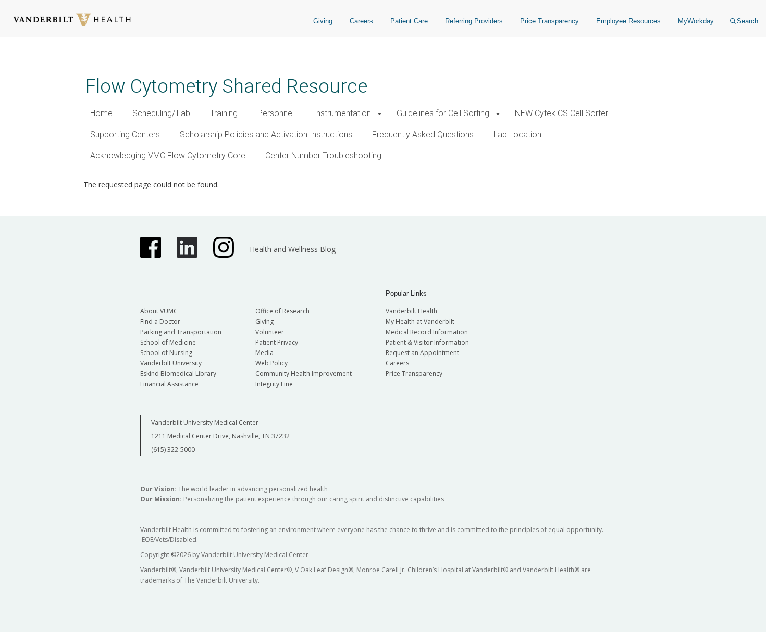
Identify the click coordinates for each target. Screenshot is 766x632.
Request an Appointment (422, 352)
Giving (322, 21)
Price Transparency (549, 21)
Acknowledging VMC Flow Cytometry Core (167, 155)
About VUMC (159, 311)
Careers (361, 21)
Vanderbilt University (171, 363)
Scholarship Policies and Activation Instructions (266, 135)
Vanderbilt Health (411, 311)
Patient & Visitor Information (427, 342)
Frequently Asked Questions (423, 135)
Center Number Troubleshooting (323, 155)
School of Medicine (168, 342)
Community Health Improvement (303, 373)
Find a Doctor (160, 321)
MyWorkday (696, 21)
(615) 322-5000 (173, 449)
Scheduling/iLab (161, 113)
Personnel (275, 113)
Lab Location (517, 135)
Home (101, 113)
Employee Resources (628, 21)
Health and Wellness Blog (293, 249)
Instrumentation (342, 113)
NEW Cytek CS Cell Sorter (561, 113)
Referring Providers (474, 21)
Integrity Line (274, 384)
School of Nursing (166, 352)
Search (747, 21)
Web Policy (271, 363)
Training (224, 113)
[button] (379, 114)
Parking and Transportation (180, 331)
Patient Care (409, 21)
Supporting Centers (125, 135)
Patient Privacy (276, 342)
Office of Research (282, 311)
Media (264, 352)
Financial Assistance (169, 384)
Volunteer (269, 331)
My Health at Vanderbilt (420, 321)
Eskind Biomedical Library (178, 373)
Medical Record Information (427, 331)
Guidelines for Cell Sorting (443, 113)
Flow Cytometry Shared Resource (226, 86)
